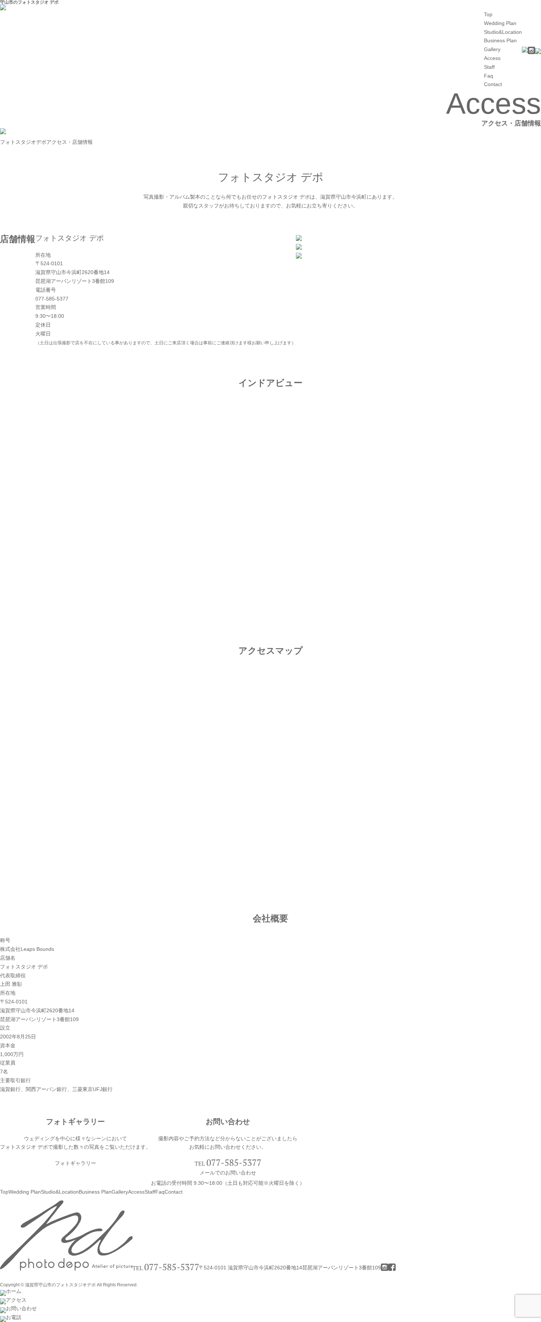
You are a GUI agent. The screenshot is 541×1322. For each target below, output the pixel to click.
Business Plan (500, 40)
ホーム (13, 1291)
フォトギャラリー (75, 1163)
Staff (489, 67)
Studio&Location (503, 32)
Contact (493, 84)
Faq (488, 76)
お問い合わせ (21, 1308)
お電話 (13, 1317)
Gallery (492, 49)
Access (492, 58)
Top (488, 14)
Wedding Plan (500, 23)
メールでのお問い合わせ (227, 1173)
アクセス (16, 1300)
